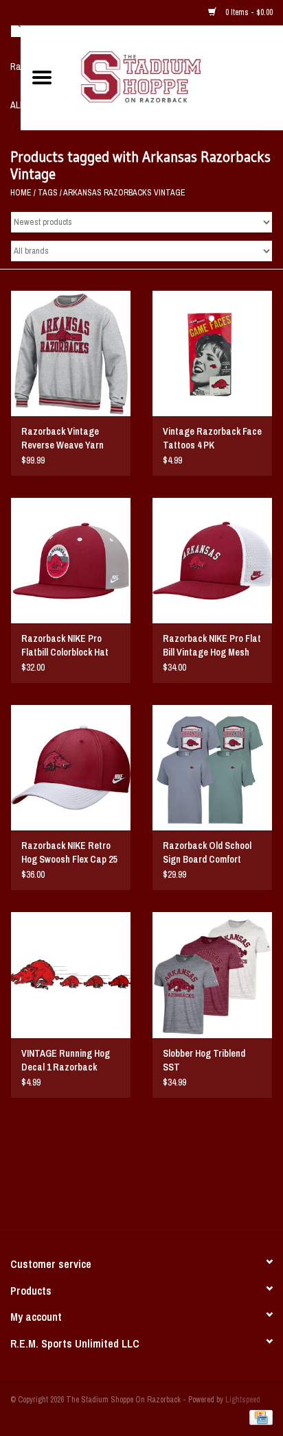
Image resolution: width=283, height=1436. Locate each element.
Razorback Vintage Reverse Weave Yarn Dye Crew (62, 438)
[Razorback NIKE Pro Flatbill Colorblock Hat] (70, 560)
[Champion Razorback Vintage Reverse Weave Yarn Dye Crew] (70, 353)
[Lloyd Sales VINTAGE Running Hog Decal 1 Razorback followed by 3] (70, 974)
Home (21, 192)
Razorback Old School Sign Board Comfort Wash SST (207, 852)
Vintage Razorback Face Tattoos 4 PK (212, 438)
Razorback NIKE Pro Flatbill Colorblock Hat (65, 645)
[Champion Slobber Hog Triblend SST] (212, 974)
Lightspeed (242, 1399)
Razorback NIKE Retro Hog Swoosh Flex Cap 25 (69, 852)
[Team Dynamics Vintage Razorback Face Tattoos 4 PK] (212, 353)
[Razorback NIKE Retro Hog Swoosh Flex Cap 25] (70, 767)
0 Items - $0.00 (248, 12)
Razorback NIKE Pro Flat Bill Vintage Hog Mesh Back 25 (212, 645)
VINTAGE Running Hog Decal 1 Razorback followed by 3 (65, 1060)
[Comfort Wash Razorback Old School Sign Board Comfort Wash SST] (212, 767)
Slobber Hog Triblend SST (204, 1060)
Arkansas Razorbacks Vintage (124, 192)
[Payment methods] (259, 1416)
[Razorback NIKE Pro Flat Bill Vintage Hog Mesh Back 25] (212, 560)
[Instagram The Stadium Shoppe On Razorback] (190, 1202)
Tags (48, 192)
